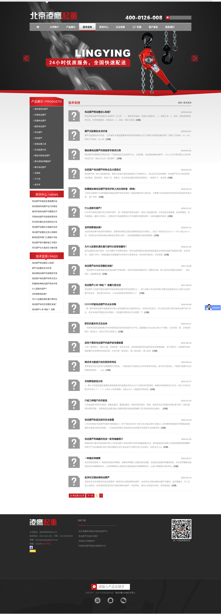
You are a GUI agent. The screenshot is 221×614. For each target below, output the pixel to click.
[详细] (138, 120)
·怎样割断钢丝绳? (39, 294)
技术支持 (87, 27)
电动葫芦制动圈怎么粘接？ (98, 112)
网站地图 (46, 544)
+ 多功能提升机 (39, 150)
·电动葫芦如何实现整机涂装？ (44, 304)
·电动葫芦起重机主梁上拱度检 (44, 232)
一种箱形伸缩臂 (92, 458)
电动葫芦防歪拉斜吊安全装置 (99, 419)
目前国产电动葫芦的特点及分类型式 (103, 169)
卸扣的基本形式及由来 (96, 323)
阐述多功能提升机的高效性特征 (100, 362)
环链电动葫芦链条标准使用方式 (92, 546)
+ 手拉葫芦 (37, 132)
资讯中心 (103, 27)
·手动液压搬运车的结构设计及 (44, 222)
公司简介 (54, 27)
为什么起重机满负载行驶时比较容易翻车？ (106, 246)
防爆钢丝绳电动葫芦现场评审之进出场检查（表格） (111, 189)
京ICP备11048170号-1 (125, 593)
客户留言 (153, 27)
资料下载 (82, 520)
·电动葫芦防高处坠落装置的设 (44, 201)
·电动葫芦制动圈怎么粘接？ (43, 263)
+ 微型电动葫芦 (39, 126)
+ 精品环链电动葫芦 (41, 156)
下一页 (90, 496)
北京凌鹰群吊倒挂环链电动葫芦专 (93, 531)
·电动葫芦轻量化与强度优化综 (44, 227)
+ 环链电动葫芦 (39, 115)
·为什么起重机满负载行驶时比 (44, 299)
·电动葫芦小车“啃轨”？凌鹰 (43, 309)
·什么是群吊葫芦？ (39, 289)
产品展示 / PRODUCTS (46, 101)
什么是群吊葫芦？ (94, 208)
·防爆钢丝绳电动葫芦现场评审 (44, 284)
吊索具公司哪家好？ (87, 541)
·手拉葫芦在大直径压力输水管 (44, 248)
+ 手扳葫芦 (37, 138)
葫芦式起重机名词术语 (96, 131)
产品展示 (70, 27)
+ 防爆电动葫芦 (39, 121)
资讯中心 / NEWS (46, 194)
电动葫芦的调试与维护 (88, 536)
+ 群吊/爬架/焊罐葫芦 (42, 161)
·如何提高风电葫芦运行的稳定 (44, 206)
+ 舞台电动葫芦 (39, 167)
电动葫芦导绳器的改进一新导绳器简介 (104, 439)
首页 (180, 103)
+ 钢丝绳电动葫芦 (40, 109)
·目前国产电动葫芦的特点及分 (44, 278)
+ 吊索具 (36, 173)
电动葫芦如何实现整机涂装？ (99, 265)
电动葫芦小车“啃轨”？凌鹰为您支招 (103, 285)
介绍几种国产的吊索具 (96, 400)
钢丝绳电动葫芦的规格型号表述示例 (103, 150)
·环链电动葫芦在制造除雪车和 (44, 217)
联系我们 (169, 27)
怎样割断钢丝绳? (93, 227)
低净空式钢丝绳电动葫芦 (97, 477)
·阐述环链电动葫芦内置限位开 (44, 211)
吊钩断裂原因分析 (94, 381)
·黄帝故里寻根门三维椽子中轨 (44, 237)
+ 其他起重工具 (39, 144)
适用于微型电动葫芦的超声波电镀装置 (104, 342)
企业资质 (120, 27)
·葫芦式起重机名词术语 (41, 268)
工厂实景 (136, 27)
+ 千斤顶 (36, 179)
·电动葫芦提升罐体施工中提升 (44, 243)
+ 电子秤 (36, 185)
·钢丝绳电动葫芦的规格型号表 (44, 273)
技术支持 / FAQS (47, 256)
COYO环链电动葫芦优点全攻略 (100, 304)
